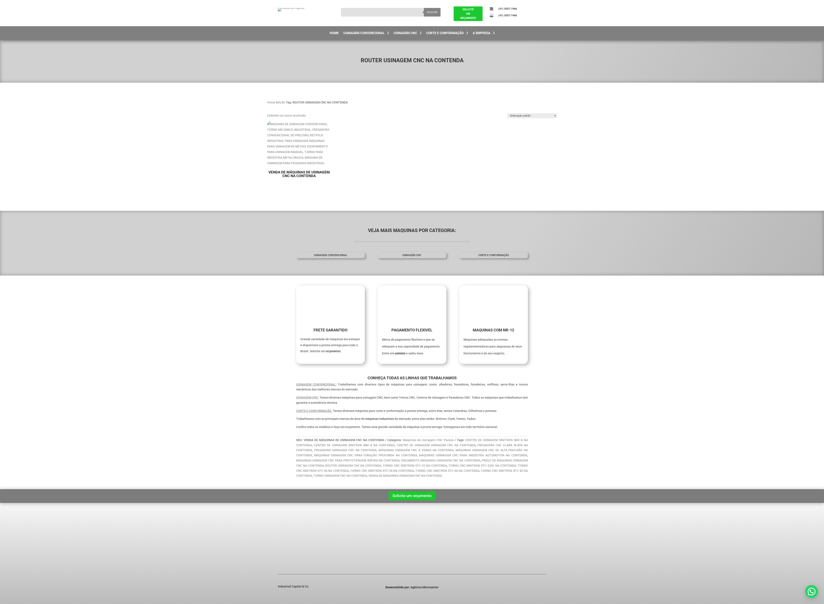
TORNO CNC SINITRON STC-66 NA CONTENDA (447, 470)
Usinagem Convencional (364, 33)
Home (334, 33)
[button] (811, 591)
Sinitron (346, 532)
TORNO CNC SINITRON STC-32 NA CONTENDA (415, 465)
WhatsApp (518, 553)
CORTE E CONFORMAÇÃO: (314, 411)
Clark (344, 538)
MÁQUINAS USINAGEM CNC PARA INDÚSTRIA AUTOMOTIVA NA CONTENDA (473, 455)
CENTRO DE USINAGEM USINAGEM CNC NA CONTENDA (436, 445)
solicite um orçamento (468, 14)
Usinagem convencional (330, 255)
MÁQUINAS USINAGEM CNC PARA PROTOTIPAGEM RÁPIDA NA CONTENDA (348, 460)
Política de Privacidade (296, 544)
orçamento (333, 351)
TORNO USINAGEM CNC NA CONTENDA (340, 475)
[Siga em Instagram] (503, 22)
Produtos (287, 538)
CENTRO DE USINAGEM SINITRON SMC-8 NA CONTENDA (354, 445)
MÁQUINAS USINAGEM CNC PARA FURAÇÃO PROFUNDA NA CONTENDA (365, 455)
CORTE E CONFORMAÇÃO (493, 255)
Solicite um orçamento (412, 495)
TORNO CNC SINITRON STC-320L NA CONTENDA (482, 465)
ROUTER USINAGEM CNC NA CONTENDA (353, 465)
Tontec (345, 549)
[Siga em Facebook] (491, 22)
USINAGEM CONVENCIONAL (316, 384)
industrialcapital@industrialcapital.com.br (533, 539)
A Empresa (481, 33)
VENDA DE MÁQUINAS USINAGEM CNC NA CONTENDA (405, 475)
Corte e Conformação (445, 33)
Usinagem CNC (405, 33)
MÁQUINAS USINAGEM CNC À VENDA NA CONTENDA (416, 450)
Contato (286, 549)
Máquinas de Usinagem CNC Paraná (428, 440)
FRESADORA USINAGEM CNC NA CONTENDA (345, 450)
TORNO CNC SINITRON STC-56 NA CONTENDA (382, 470)
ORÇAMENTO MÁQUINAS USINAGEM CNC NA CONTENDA (440, 460)
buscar (432, 12)
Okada (345, 544)
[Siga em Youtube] (515, 22)
